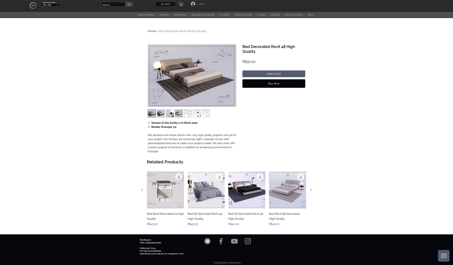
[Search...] (129, 4)
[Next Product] (311, 190)
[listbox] (50, 5)
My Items (165, 4)
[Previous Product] (142, 190)
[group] (226, 201)
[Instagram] (248, 241)
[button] (50, 4)
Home (152, 31)
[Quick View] (165, 190)
